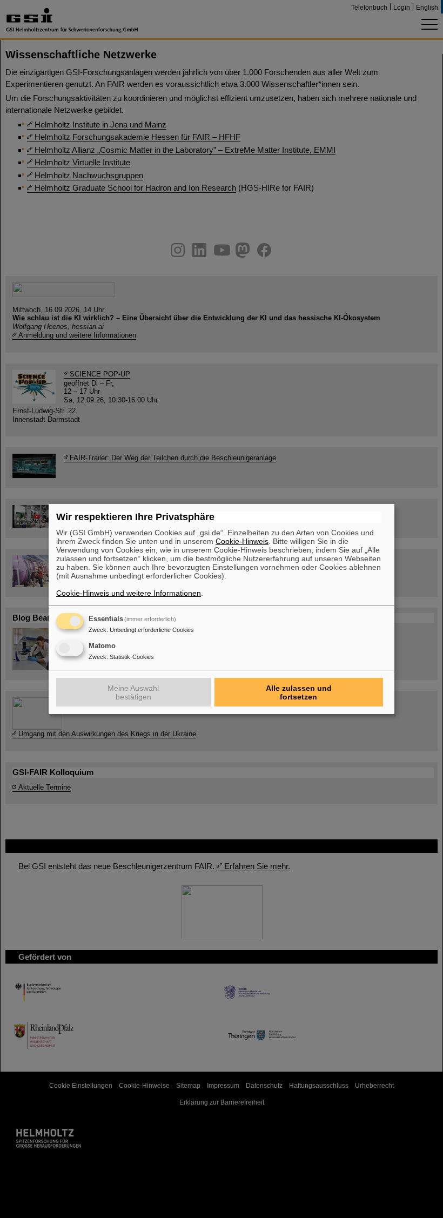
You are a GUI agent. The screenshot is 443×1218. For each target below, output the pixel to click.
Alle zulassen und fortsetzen (299, 692)
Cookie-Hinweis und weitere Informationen (128, 593)
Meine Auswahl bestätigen (133, 692)
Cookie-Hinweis (242, 541)
